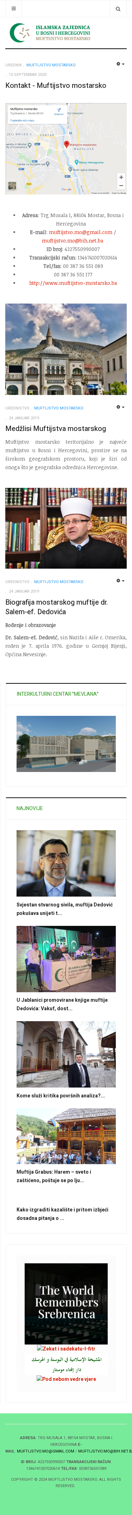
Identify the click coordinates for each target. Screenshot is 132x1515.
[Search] (118, 8)
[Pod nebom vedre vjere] (66, 1379)
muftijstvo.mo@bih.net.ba (72, 240)
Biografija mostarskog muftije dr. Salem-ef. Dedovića (56, 607)
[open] (13, 8)
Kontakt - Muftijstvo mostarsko (55, 85)
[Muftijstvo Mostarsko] (66, 33)
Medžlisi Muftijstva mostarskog (55, 429)
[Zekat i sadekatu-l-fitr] (66, 1348)
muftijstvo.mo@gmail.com (80, 232)
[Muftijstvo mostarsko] (66, 1364)
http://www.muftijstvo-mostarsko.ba (73, 283)
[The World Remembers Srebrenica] (66, 1303)
